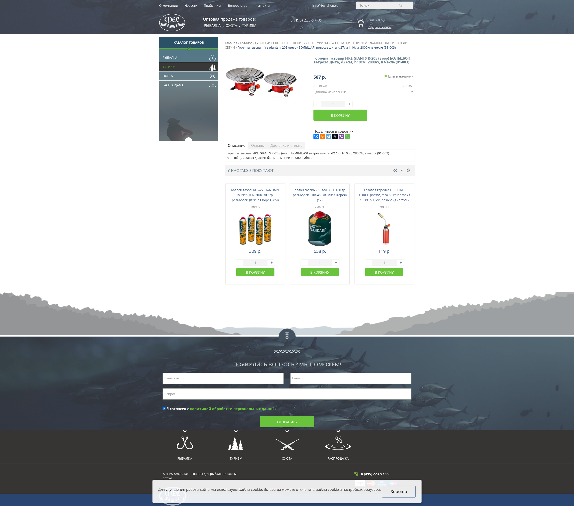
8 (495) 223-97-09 (306, 20)
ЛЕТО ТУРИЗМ (317, 43)
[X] (335, 136)
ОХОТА (231, 25)
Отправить (287, 422)
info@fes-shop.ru (325, 5)
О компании (168, 5)
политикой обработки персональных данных (233, 408)
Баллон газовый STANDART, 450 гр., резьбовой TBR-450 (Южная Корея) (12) (320, 195)
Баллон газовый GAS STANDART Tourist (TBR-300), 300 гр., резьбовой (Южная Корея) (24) (255, 195)
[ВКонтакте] (316, 136)
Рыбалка (212, 25)
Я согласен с (220, 408)
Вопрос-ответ (238, 5)
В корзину (340, 115)
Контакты (262, 5)
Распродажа (173, 85)
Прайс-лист (213, 5)
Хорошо (399, 491)
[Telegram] (328, 136)
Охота (168, 76)
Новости (191, 5)
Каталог (246, 43)
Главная (231, 43)
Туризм (249, 25)
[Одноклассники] (322, 136)
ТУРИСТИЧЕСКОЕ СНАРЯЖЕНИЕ (279, 43)
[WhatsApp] (347, 136)
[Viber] (341, 136)
